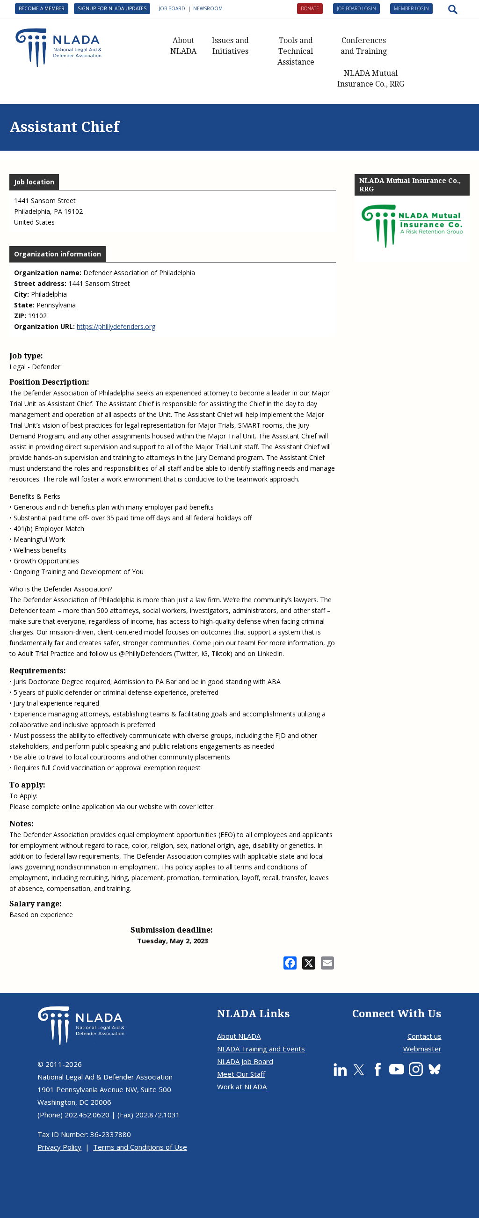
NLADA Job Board (245, 1061)
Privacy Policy (59, 1147)
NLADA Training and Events (261, 1048)
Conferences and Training (364, 46)
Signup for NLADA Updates (112, 8)
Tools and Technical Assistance (295, 51)
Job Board (172, 8)
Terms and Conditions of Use (140, 1147)
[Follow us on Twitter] (359, 1069)
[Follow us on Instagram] (416, 1069)
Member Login (411, 8)
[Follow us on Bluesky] (435, 1069)
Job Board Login (356, 8)
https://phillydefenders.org (116, 326)
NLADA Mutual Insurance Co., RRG (370, 78)
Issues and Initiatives (230, 46)
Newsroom (208, 8)
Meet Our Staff (241, 1074)
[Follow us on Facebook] (377, 1069)
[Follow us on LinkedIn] (340, 1069)
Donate (310, 8)
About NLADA (183, 46)
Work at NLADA (242, 1086)
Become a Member (42, 8)
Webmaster (422, 1048)
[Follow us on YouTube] (396, 1069)
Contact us (424, 1036)
